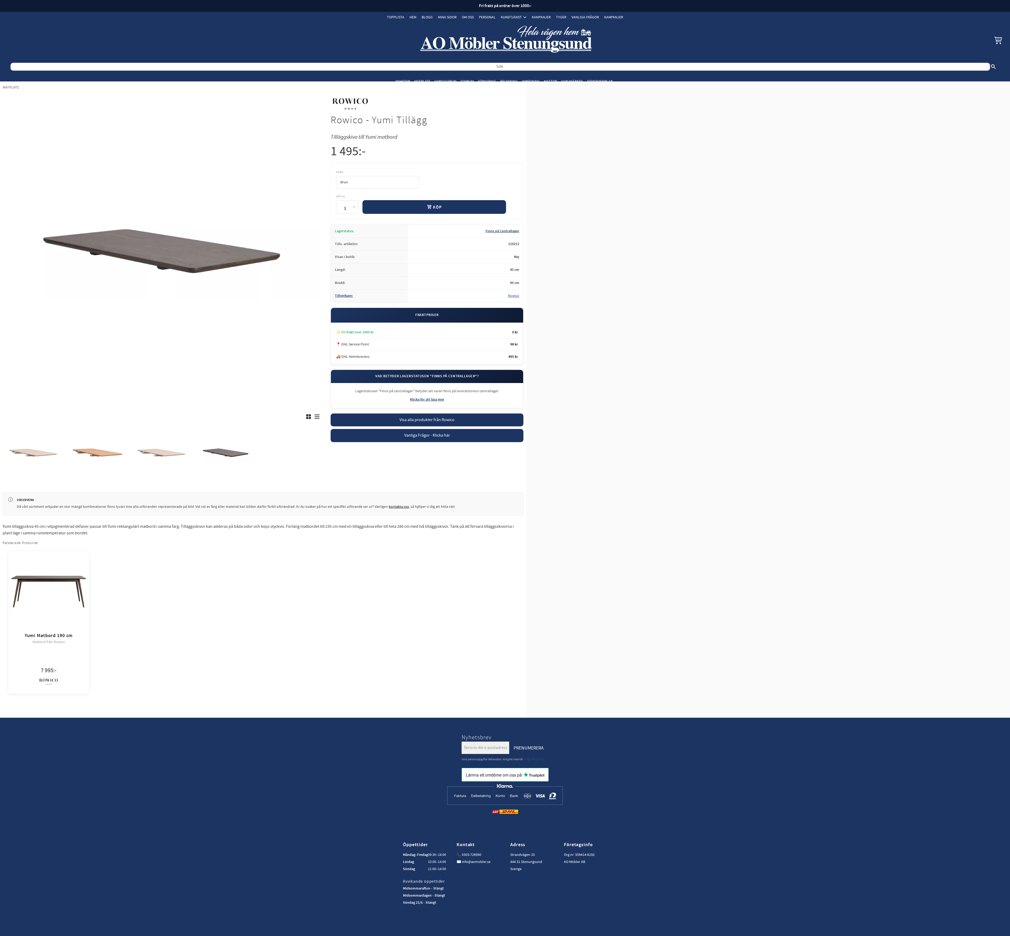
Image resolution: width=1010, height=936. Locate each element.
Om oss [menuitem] (468, 17)
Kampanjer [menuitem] (541, 17)
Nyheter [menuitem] (403, 81)
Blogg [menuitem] (427, 17)
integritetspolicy (534, 759)
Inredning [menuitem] (531, 81)
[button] (998, 40)
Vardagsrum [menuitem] (445, 81)
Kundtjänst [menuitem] (511, 17)
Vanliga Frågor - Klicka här (427, 435)
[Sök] (993, 67)
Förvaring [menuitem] (487, 81)
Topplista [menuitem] (395, 17)
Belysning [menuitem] (509, 81)
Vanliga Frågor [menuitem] (585, 17)
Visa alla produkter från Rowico (427, 419)
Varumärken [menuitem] (572, 81)
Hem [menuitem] (413, 17)
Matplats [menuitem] (422, 81)
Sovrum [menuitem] (467, 81)
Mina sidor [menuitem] (447, 17)
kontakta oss (399, 506)
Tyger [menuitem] (561, 17)
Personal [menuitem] (487, 17)
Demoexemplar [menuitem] (600, 81)
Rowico (513, 295)
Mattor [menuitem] (550, 81)
